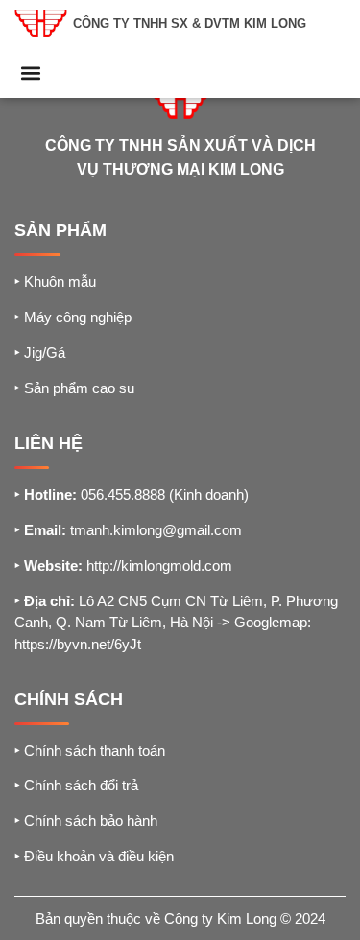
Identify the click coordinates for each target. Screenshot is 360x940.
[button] (30, 72)
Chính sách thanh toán (89, 750)
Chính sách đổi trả (76, 785)
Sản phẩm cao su (74, 388)
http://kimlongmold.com (159, 565)
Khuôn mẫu (55, 281)
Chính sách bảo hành (85, 820)
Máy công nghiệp (73, 317)
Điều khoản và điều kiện (94, 856)
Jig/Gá (39, 352)
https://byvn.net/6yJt (77, 644)
